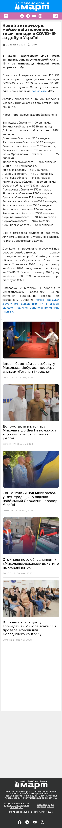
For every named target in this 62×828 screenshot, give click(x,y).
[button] (6, 16)
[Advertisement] (31, 679)
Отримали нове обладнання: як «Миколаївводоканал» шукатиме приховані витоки (31, 563)
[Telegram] (28, 16)
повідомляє (39, 91)
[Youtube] (34, 16)
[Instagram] (40, 16)
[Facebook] (22, 16)
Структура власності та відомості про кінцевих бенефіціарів (16, 805)
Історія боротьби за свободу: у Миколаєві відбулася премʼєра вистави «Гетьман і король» (29, 367)
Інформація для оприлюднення (45, 805)
